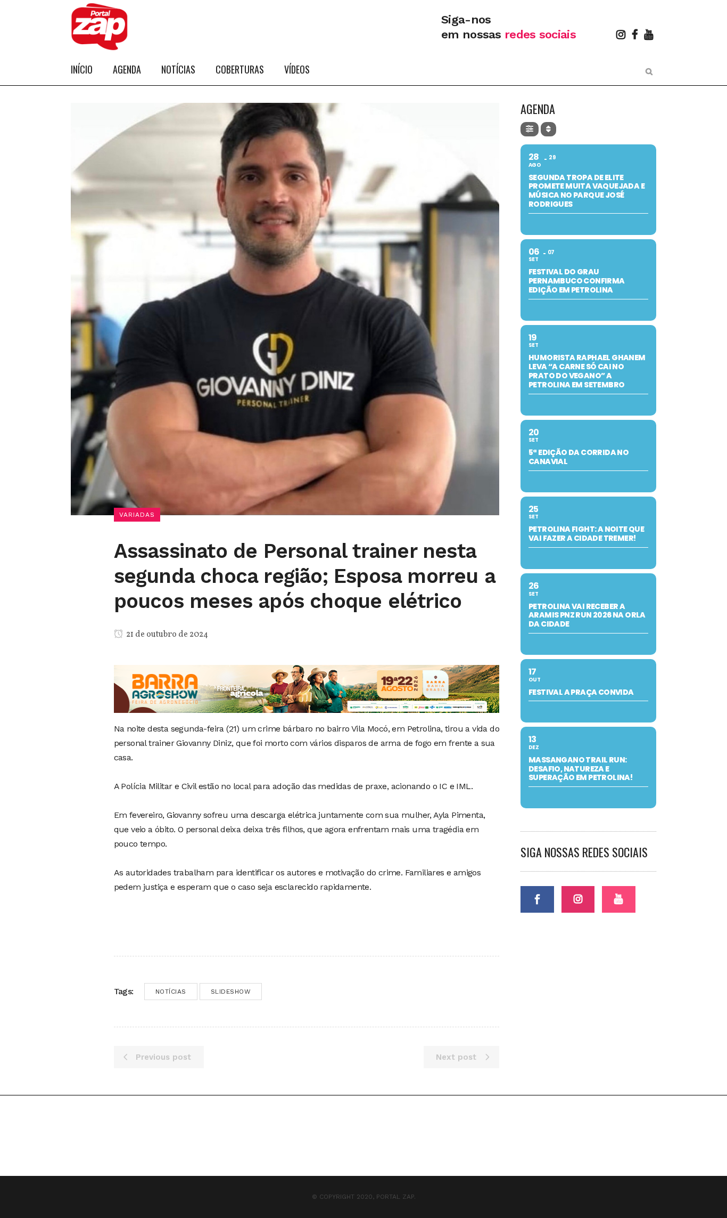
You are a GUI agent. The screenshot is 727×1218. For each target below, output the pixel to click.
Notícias (170, 991)
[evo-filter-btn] (530, 129)
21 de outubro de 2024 (166, 634)
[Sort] (548, 129)
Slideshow (231, 991)
